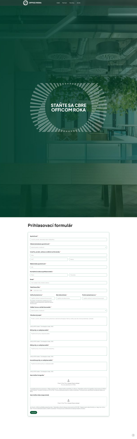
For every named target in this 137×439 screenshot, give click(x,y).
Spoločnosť (34, 236)
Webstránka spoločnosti (38, 264)
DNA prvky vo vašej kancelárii (39, 345)
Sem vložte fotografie (37, 375)
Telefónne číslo (35, 287)
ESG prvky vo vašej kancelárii (39, 330)
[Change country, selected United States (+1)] (31, 290)
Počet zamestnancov (89, 295)
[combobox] (68, 247)
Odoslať (33, 412)
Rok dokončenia (61, 295)
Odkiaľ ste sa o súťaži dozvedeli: (41, 307)
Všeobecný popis (36, 315)
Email (32, 279)
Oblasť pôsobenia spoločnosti (40, 244)
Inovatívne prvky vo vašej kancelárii (41, 360)
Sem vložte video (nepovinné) (39, 395)
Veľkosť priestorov (36, 295)
